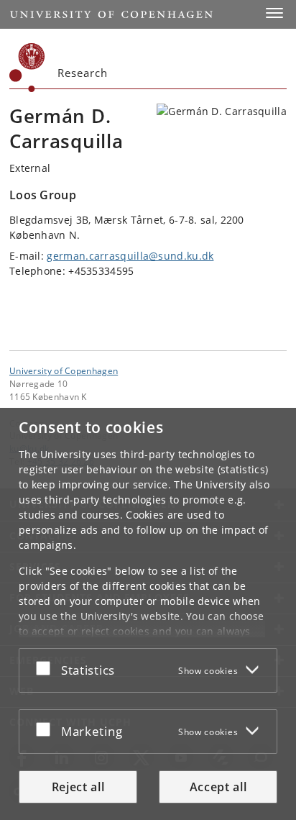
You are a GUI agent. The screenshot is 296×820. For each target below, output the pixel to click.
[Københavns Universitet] (27, 67)
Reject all (78, 787)
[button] (274, 13)
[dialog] (148, 614)
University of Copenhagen (63, 370)
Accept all (218, 787)
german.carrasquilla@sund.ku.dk (130, 256)
